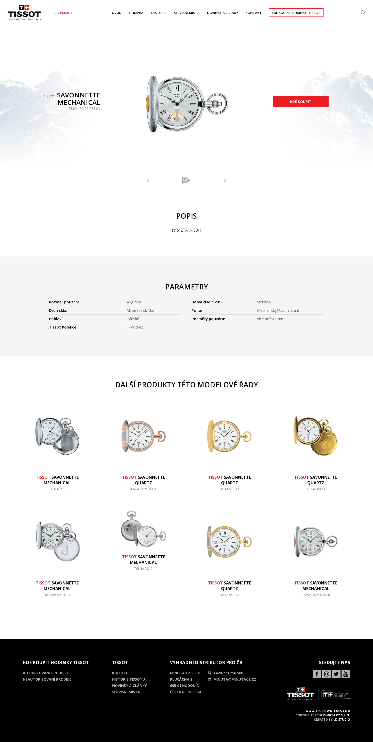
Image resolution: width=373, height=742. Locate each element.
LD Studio (341, 719)
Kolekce (120, 672)
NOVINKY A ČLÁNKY (222, 12)
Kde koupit (300, 101)
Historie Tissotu (128, 679)
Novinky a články (129, 685)
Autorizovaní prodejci (45, 672)
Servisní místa (126, 691)
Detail (57, 491)
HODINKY (136, 12)
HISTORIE (158, 12)
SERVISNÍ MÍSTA (187, 12)
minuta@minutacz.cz (234, 679)
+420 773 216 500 (228, 672)
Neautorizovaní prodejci (48, 679)
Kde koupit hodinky (296, 12)
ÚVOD (116, 12)
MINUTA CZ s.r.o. (336, 715)
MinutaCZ (64, 12)
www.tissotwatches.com (328, 711)
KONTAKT (254, 12)
